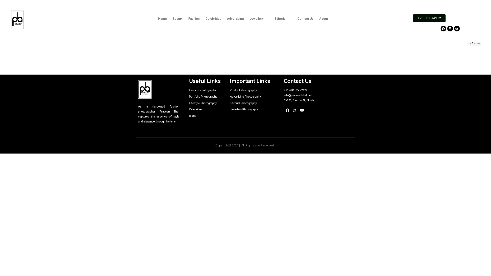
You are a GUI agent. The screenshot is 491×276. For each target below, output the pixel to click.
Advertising (235, 19)
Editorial (280, 19)
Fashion (194, 19)
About (323, 19)
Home (162, 19)
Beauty (178, 19)
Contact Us (305, 19)
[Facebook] (443, 28)
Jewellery (257, 19)
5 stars (476, 43)
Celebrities (213, 19)
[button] (259, 18)
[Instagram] (450, 28)
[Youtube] (457, 28)
